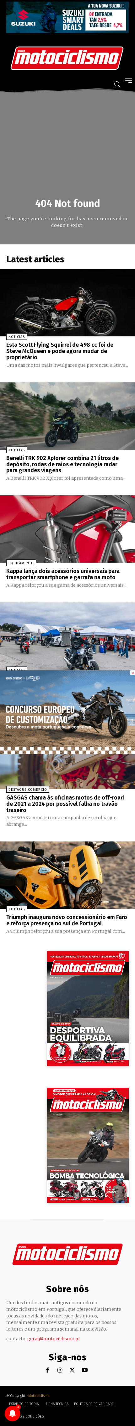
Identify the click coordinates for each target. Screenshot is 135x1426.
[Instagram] (60, 1370)
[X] (72, 1370)
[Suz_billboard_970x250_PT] (67, 31)
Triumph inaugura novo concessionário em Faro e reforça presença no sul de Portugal (66, 920)
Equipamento (21, 563)
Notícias (16, 337)
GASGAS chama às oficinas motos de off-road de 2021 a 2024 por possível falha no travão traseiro (65, 804)
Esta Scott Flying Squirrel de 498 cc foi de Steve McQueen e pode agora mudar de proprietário (59, 351)
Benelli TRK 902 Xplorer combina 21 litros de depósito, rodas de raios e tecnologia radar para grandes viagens (62, 464)
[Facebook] (47, 1370)
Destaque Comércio (27, 790)
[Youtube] (85, 1370)
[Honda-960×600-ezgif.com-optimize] (67, 752)
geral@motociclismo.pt (53, 1339)
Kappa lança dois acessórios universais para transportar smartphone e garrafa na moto (63, 574)
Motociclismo (39, 1396)
